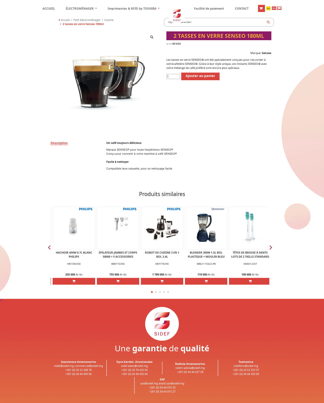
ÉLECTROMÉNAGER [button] (80, 8)
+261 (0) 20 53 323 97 (246, 370)
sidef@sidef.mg (64, 366)
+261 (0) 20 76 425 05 (134, 370)
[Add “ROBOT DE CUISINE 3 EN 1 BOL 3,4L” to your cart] (162, 281)
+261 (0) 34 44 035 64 (134, 374)
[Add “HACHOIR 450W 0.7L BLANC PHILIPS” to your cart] (73, 281)
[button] (152, 37)
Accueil (65, 20)
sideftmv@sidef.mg (246, 366)
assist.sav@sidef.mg (171, 383)
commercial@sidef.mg (88, 366)
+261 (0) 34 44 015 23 (162, 387)
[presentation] (49, 247)
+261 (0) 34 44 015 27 (162, 391)
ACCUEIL (49, 8)
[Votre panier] (261, 8)
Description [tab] (59, 143)
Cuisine (109, 20)
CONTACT (242, 8)
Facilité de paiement (209, 8)
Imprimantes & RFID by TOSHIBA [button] (132, 8)
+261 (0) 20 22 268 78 (78, 370)
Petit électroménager (87, 20)
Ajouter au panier (200, 75)
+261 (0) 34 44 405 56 (78, 374)
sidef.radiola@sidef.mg (190, 368)
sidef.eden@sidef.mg (134, 366)
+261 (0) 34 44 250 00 (246, 374)
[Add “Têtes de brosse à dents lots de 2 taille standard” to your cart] (250, 281)
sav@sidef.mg (149, 383)
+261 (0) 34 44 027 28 (190, 372)
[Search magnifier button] (268, 22)
